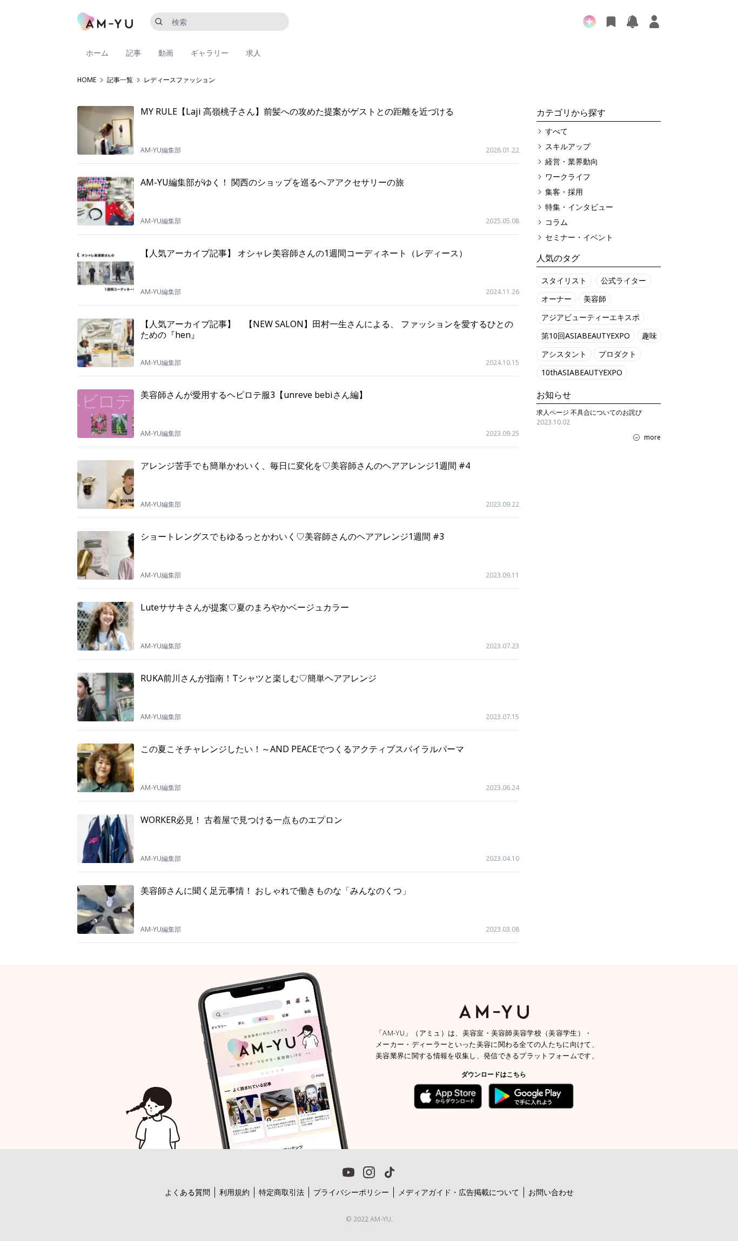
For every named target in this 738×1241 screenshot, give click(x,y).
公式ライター (623, 280)
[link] (684, 1178)
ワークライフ (568, 176)
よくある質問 (187, 1192)
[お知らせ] (632, 21)
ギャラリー (210, 53)
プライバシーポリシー (351, 1192)
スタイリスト (564, 280)
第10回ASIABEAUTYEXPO (585, 335)
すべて (556, 131)
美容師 (594, 299)
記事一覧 (120, 80)
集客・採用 (564, 192)
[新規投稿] (589, 21)
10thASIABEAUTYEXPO (581, 372)
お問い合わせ (551, 1192)
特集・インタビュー (579, 207)
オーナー (556, 299)
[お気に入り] (611, 21)
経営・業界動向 (571, 161)
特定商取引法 (281, 1192)
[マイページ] (654, 21)
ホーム (97, 53)
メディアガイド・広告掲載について (458, 1192)
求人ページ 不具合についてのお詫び (589, 412)
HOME (86, 80)
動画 (165, 53)
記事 (133, 53)
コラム (556, 222)
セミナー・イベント (579, 237)
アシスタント (564, 354)
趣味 (649, 335)
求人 (253, 53)
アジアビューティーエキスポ (590, 317)
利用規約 (234, 1192)
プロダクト (617, 354)
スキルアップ (568, 146)
